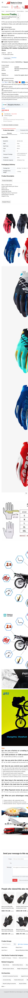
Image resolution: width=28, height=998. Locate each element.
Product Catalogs (23, 944)
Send (15, 880)
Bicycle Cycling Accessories (9, 983)
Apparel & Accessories (10, 11)
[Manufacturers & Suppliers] (14, 2)
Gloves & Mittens (20, 11)
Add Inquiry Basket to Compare (10, 125)
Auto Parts (4, 950)
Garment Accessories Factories (10, 976)
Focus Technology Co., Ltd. (19, 991)
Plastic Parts (19, 947)
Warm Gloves (6, 965)
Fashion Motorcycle (18, 980)
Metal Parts (4, 947)
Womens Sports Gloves (8, 968)
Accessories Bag (7, 980)
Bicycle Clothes (22, 983)
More (3, 986)
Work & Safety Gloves (17, 965)
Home (3, 11)
